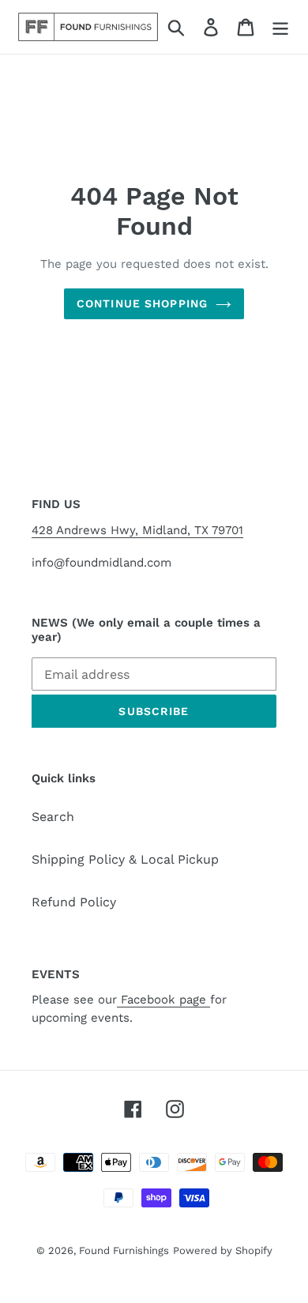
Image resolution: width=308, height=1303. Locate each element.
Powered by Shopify (222, 1250)
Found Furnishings (124, 1250)
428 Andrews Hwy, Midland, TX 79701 (137, 530)
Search (53, 816)
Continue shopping (142, 303)
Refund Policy (74, 901)
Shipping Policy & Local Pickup (125, 859)
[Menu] (280, 27)
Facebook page (163, 999)
